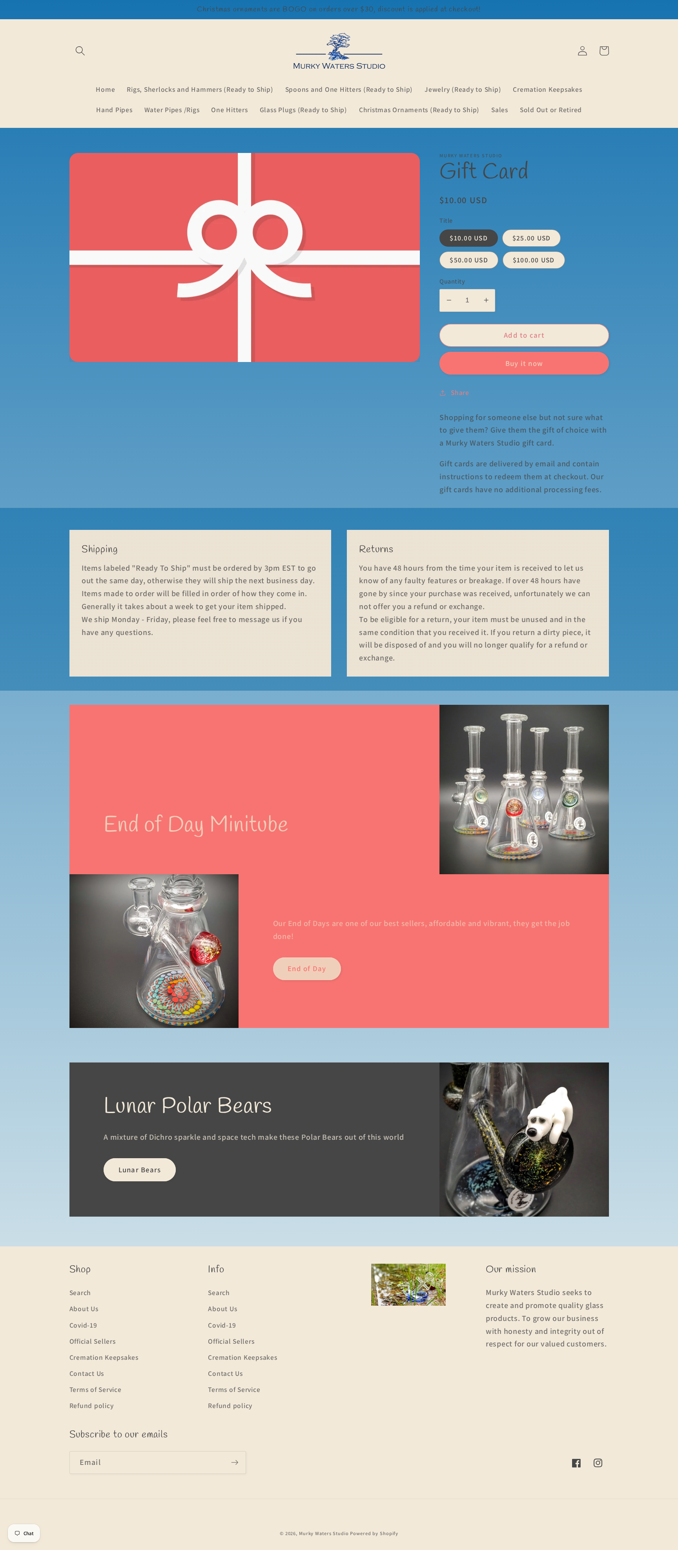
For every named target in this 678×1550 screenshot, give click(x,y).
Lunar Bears (139, 1169)
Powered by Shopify (374, 1533)
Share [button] (460, 392)
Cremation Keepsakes (104, 1357)
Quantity (452, 281)
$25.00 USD (531, 237)
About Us (83, 1308)
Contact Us (86, 1373)
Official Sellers (92, 1341)
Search (80, 1292)
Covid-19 (83, 1325)
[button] (80, 51)
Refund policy (91, 1405)
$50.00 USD (469, 259)
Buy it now (524, 362)
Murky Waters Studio (324, 1533)
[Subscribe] (235, 1462)
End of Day (307, 968)
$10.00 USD (469, 237)
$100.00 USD (534, 259)
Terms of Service (95, 1389)
